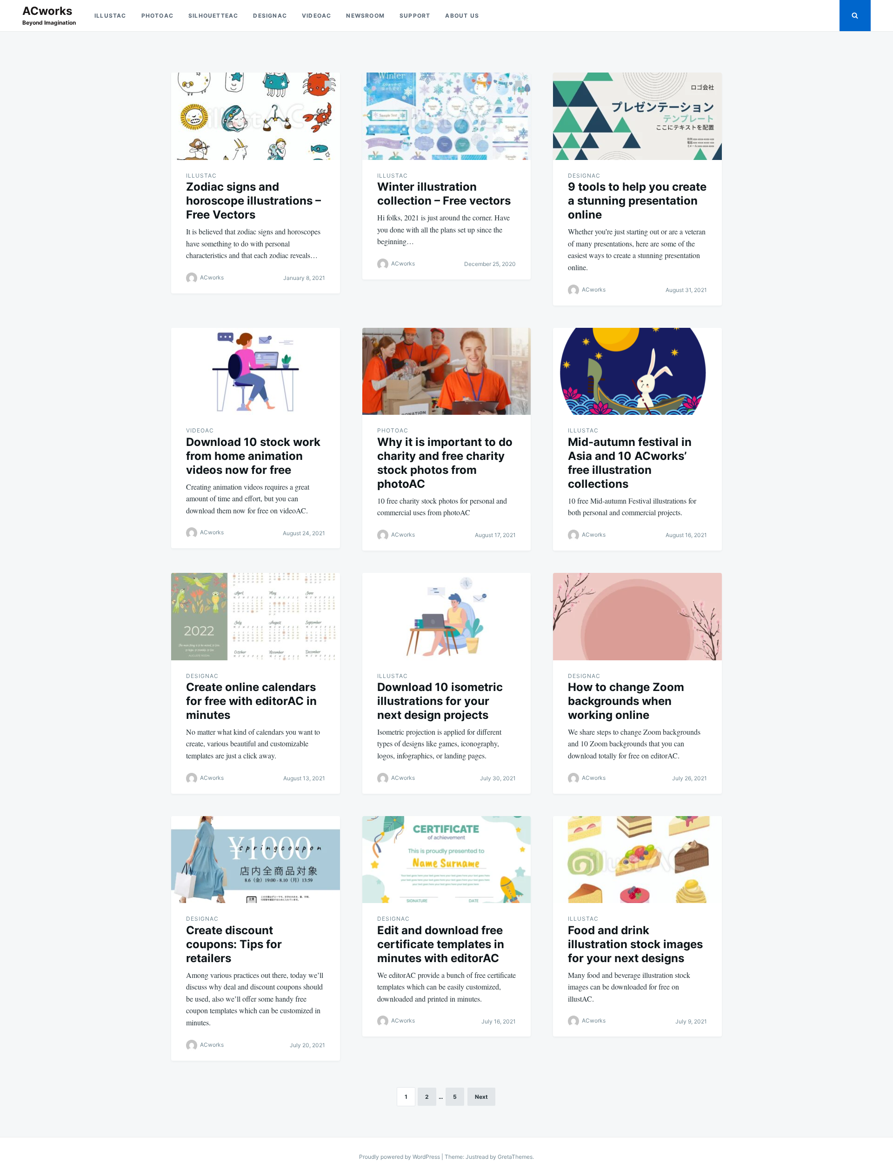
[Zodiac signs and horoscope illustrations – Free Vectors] (255, 116)
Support (415, 15)
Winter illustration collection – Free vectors (444, 193)
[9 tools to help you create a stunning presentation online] (637, 116)
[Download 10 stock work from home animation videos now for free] (255, 371)
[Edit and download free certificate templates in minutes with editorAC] (446, 860)
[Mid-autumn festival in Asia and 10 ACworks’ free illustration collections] (637, 371)
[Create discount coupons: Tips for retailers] (255, 860)
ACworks (47, 11)
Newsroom (365, 15)
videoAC (316, 15)
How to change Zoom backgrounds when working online (626, 701)
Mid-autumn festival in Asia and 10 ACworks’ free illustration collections (630, 463)
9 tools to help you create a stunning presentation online (637, 200)
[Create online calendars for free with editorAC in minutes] (255, 616)
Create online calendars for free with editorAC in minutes (251, 701)
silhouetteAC (213, 15)
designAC (270, 15)
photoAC (157, 15)
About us (462, 15)
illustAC (110, 15)
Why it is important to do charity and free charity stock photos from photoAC (445, 463)
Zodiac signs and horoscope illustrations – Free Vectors (253, 200)
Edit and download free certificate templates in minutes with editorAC (440, 944)
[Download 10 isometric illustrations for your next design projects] (446, 616)
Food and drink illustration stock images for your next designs (635, 944)
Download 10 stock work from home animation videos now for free (253, 456)
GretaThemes (515, 1156)
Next (481, 1096)
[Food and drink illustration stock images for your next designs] (637, 860)
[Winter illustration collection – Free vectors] (446, 116)
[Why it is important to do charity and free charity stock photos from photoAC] (446, 371)
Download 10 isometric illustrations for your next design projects (440, 701)
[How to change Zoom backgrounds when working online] (637, 616)
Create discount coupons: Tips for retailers (234, 944)
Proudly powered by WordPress (400, 1156)
